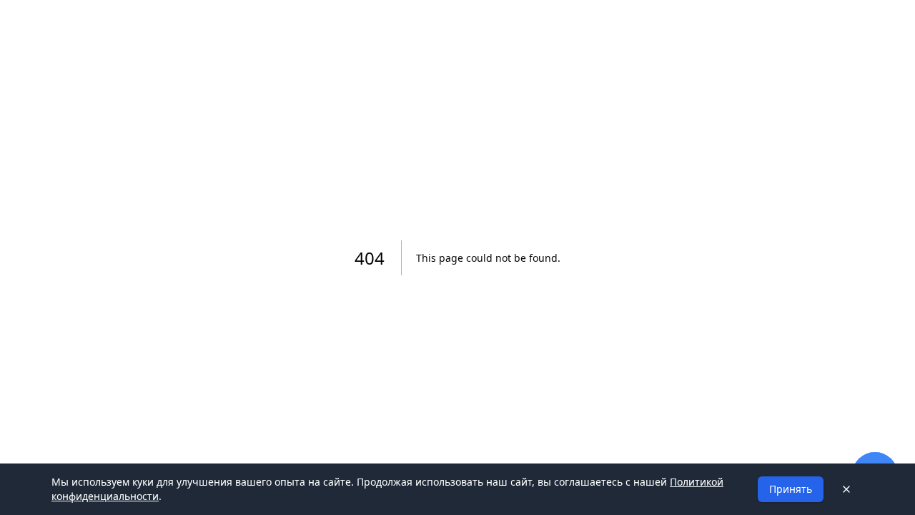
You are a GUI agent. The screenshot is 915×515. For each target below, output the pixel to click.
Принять (790, 489)
